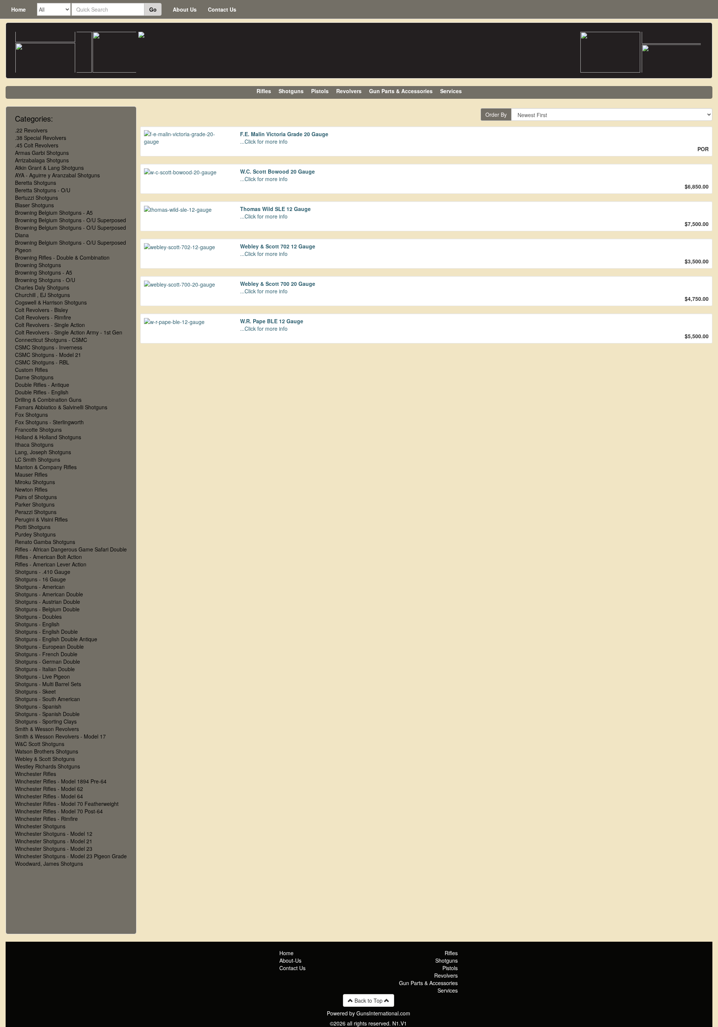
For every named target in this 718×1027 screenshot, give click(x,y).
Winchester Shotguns (40, 826)
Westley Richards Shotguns (47, 766)
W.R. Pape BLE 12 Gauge (271, 321)
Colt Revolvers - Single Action (50, 324)
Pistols (320, 91)
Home (18, 9)
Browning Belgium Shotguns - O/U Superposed (70, 220)
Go (153, 9)
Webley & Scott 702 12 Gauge (277, 246)
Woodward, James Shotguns (49, 863)
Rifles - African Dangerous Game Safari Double (71, 549)
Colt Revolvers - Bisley (41, 310)
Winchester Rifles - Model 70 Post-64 (59, 811)
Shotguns (291, 91)
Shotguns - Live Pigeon (42, 676)
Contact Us (222, 9)
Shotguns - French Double (46, 654)
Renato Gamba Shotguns (45, 541)
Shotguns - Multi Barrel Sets (48, 684)
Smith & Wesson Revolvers (47, 729)
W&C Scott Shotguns (39, 744)
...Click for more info (264, 141)
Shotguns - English (37, 624)
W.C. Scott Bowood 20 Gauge (277, 171)
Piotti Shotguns (32, 527)
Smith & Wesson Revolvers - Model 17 (60, 736)
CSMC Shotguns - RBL (42, 362)
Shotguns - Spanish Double (47, 714)
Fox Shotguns (31, 414)
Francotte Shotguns (38, 429)
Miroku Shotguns (35, 482)
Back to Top (368, 1000)
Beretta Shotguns (35, 182)
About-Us (290, 960)
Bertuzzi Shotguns (36, 197)
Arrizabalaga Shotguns (42, 160)
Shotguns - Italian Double (45, 669)
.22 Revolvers (31, 130)
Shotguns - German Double (47, 661)
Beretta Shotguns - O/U (42, 190)
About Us (185, 9)
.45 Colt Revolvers (36, 145)
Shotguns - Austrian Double (47, 601)
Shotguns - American (40, 586)
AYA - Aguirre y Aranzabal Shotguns (57, 175)
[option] (45, 58)
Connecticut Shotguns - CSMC (51, 339)
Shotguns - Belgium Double (47, 609)
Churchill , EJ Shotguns (42, 295)
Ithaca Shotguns (34, 444)
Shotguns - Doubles (38, 616)
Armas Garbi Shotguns (42, 152)
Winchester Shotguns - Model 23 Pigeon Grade (71, 856)
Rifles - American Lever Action (50, 564)
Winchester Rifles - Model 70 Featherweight (67, 803)
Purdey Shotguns (35, 534)
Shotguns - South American (47, 699)
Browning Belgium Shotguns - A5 (54, 212)
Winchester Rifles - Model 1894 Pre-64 (61, 781)
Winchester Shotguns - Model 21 (53, 841)
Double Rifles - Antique (42, 384)
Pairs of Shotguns (36, 497)
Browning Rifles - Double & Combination (62, 257)
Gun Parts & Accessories (401, 91)
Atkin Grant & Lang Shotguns (49, 167)
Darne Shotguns (34, 377)
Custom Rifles (31, 369)
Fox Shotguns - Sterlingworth (49, 422)
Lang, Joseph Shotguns (43, 452)
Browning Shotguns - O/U (45, 280)
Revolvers (349, 91)
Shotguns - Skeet (35, 691)
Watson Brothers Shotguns (46, 751)
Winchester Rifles (35, 773)
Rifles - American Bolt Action (48, 556)
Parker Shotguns (35, 504)
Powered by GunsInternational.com (368, 1013)
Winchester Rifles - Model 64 (49, 796)
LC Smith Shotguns (37, 459)
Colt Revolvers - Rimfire (43, 317)
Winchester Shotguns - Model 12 (53, 833)
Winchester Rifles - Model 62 (49, 788)
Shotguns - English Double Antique (56, 639)
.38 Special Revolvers (40, 137)
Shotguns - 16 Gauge (40, 579)
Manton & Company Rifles (46, 467)
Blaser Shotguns (34, 205)
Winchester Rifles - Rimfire (46, 818)
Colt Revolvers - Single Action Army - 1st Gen (68, 332)
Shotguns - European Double (49, 646)
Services (451, 91)
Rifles (264, 91)
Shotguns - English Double (46, 631)
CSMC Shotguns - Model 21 (48, 354)
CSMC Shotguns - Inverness (48, 347)
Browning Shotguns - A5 (43, 272)
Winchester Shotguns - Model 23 (53, 848)
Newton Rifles (31, 489)
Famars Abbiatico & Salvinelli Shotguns (61, 407)
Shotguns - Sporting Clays (46, 721)
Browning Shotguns (38, 265)
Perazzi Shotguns (35, 512)
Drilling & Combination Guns (48, 399)
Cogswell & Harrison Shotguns (51, 302)
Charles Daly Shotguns (42, 287)
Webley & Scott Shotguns (45, 758)
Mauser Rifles (31, 474)
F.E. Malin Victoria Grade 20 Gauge (284, 134)
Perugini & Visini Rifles (41, 519)
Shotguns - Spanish (38, 706)
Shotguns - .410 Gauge (42, 571)
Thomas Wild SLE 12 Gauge (275, 209)
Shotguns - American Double (49, 594)
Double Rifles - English (41, 392)
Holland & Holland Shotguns (48, 437)
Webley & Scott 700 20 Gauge (277, 283)
